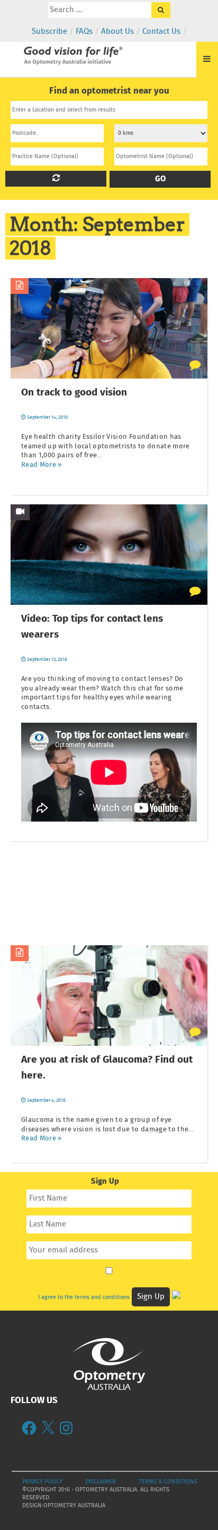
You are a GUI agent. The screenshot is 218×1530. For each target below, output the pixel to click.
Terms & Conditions (168, 1482)
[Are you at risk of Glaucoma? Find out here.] (19, 953)
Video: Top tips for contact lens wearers (92, 627)
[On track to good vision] (19, 286)
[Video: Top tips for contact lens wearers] (20, 512)
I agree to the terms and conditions (84, 1297)
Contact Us (161, 31)
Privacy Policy (42, 1482)
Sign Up (151, 1297)
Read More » (41, 465)
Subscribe (49, 31)
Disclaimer (100, 1482)
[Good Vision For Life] (72, 51)
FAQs (84, 31)
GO (160, 179)
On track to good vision (74, 393)
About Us (117, 31)
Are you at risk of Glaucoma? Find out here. (107, 1068)
